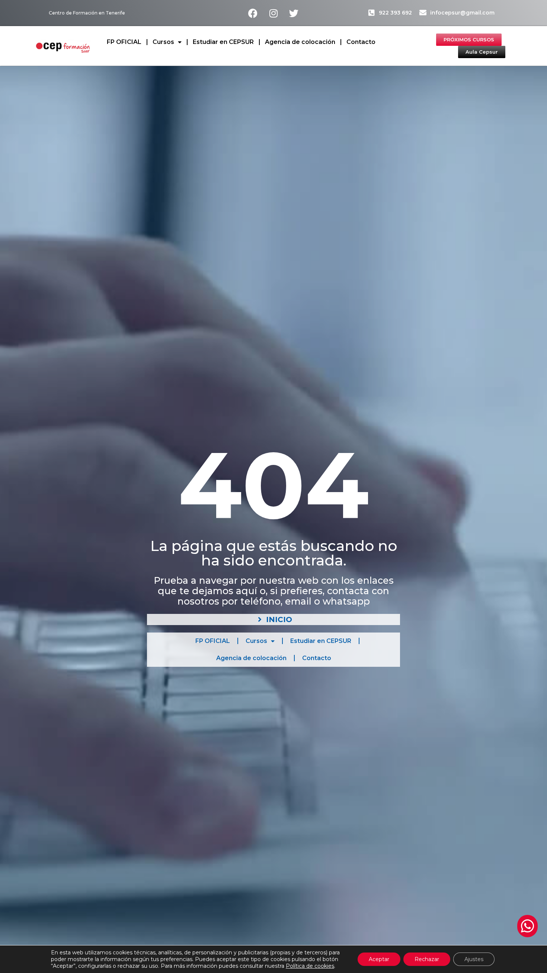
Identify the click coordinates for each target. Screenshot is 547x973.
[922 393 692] (371, 12)
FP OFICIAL (124, 41)
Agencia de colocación (300, 41)
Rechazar (427, 959)
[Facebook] (253, 13)
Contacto (360, 41)
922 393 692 (395, 12)
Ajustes (473, 959)
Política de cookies (310, 966)
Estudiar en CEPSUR (223, 41)
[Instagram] (273, 13)
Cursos (163, 41)
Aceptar (379, 959)
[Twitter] (294, 13)
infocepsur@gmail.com (462, 12)
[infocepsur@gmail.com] (422, 12)
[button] (527, 926)
